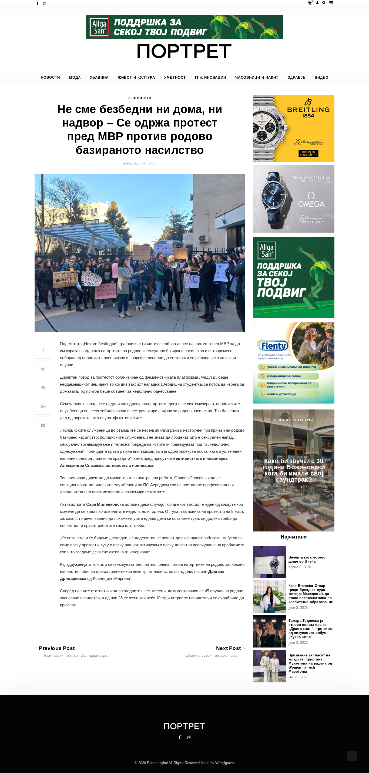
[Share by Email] (43, 425)
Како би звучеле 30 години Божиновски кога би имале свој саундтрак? (294, 470)
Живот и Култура (136, 78)
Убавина (99, 78)
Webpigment (225, 763)
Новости (50, 78)
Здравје (297, 78)
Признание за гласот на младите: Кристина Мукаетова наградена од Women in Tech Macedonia (310, 663)
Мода (75, 78)
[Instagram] (45, 3)
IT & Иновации (210, 78)
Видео (321, 78)
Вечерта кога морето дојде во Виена (307, 559)
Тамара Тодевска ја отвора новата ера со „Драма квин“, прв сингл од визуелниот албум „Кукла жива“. (311, 629)
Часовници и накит (257, 78)
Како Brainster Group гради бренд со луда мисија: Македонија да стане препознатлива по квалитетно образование (311, 594)
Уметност (175, 78)
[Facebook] (38, 3)
